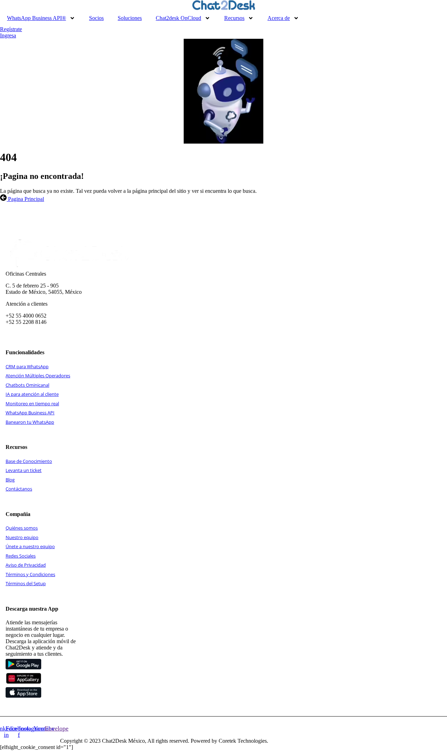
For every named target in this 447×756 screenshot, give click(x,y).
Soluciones (130, 18)
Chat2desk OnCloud (178, 18)
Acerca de (279, 18)
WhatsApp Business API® (36, 18)
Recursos (234, 18)
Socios (96, 18)
